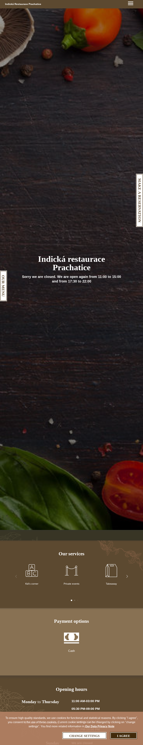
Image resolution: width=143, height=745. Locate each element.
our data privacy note (99, 726)
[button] (127, 576)
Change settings (84, 736)
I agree (123, 736)
